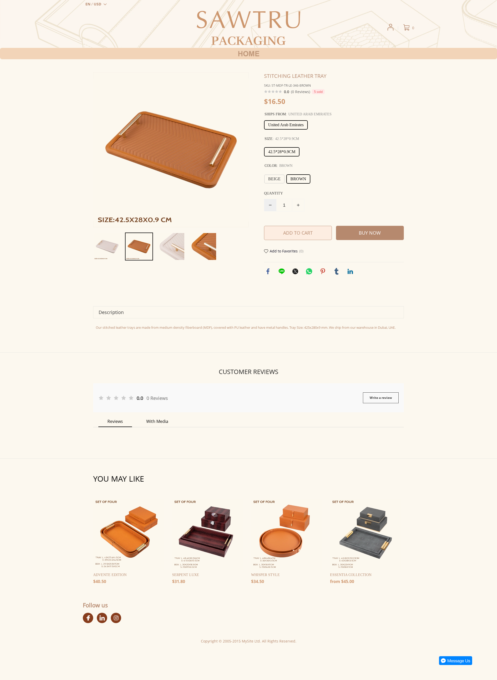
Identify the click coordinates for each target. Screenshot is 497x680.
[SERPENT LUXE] (207, 534)
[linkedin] (102, 618)
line (282, 271)
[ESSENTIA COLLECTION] (365, 534)
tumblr (336, 271)
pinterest (323, 271)
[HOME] (248, 53)
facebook (268, 271)
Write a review (381, 397)
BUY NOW (370, 233)
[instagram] (116, 618)
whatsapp (309, 271)
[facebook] (88, 618)
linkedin (350, 271)
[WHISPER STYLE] (286, 534)
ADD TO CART (298, 233)
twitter (295, 271)
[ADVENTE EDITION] (128, 534)
